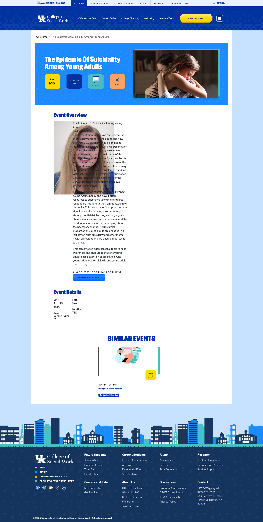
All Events (41, 36)
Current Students (123, 3)
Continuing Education (54, 477)
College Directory (130, 18)
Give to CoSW (109, 18)
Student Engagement (134, 460)
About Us (79, 3)
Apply (43, 472)
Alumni (143, 3)
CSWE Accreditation (172, 492)
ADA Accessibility (170, 497)
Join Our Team (166, 18)
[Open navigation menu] (219, 18)
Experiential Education (135, 469)
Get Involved (167, 460)
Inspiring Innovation (209, 460)
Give (42, 467)
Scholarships (129, 474)
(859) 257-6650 (206, 492)
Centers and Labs (179, 3)
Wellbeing (149, 18)
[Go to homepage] (52, 18)
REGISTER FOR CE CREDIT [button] (89, 277)
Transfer (89, 469)
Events (164, 465)
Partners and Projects (210, 465)
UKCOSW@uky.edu (208, 488)
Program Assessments (173, 488)
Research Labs (92, 488)
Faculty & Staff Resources (57, 481)
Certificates (91, 474)
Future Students (99, 3)
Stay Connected (169, 469)
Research (159, 3)
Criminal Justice (93, 465)
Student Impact (206, 469)
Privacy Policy (168, 501)
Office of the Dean (87, 18)
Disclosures (168, 482)
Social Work (91, 460)
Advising (127, 465)
